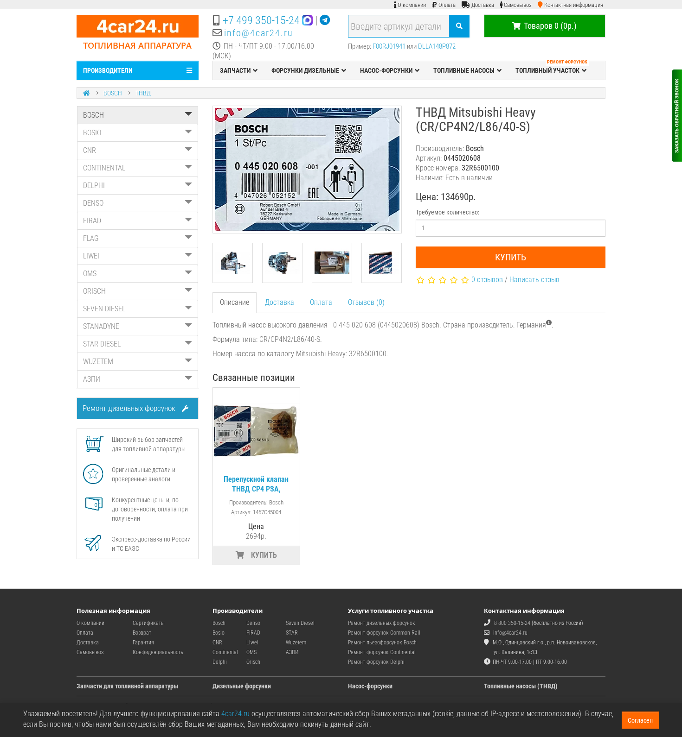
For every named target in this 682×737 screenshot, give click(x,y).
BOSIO (92, 132)
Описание (234, 302)
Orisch (253, 662)
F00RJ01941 (389, 46)
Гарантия (143, 642)
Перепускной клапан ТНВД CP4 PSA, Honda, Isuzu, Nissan (256, 489)
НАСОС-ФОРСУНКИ (386, 70)
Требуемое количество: (447, 212)
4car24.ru (235, 713)
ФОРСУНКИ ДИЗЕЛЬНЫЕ (305, 70)
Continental (225, 652)
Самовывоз (90, 652)
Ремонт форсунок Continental (382, 652)
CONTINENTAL (104, 168)
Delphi (219, 662)
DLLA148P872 (437, 46)
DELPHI (94, 185)
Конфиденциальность (158, 652)
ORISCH (94, 291)
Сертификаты (149, 623)
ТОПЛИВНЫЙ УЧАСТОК (551, 67)
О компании (90, 623)
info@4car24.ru (258, 32)
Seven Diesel (300, 623)
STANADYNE (101, 326)
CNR (89, 150)
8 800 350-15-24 (512, 623)
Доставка (279, 302)
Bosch (218, 623)
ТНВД (143, 93)
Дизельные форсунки (241, 686)
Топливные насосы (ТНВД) (521, 686)
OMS (90, 273)
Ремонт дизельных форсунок (130, 408)
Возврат (142, 633)
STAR (292, 633)
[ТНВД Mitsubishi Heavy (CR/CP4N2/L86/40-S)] (307, 169)
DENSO (93, 203)
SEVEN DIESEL (104, 308)
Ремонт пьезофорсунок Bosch (382, 642)
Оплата (321, 302)
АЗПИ (91, 379)
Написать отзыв (534, 279)
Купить (510, 257)
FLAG (91, 238)
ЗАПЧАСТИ (235, 70)
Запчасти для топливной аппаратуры (127, 686)
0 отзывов (487, 279)
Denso (253, 623)
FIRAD (92, 220)
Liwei (252, 642)
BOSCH (112, 93)
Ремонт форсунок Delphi (376, 662)
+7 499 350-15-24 (261, 20)
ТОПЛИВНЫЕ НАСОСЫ (464, 70)
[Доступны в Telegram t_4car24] (325, 20)
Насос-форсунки (370, 686)
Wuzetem (296, 642)
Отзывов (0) (366, 302)
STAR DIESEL (102, 344)
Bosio (218, 633)
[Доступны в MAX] (307, 20)
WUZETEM (98, 361)
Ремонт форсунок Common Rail (384, 633)
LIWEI (91, 256)
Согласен (640, 720)
